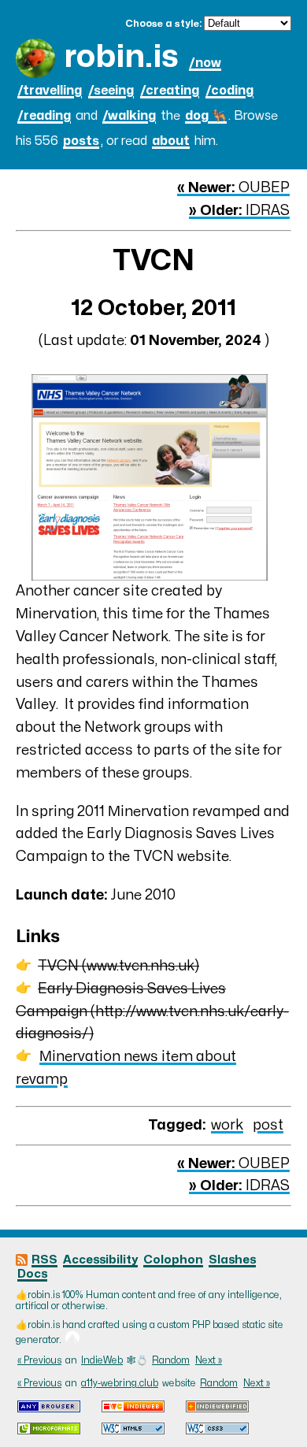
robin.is (121, 57)
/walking (129, 115)
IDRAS (239, 210)
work (227, 1125)
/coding (229, 90)
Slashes (232, 1260)
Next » (208, 1360)
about (171, 141)
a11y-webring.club (119, 1383)
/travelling (49, 90)
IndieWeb (102, 1360)
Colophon (173, 1260)
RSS (44, 1260)
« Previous (39, 1360)
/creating (169, 90)
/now (205, 63)
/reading (44, 115)
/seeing (111, 90)
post (268, 1125)
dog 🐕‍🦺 (206, 115)
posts (81, 141)
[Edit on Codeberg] (72, 1340)
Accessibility (100, 1260)
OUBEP (233, 188)
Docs (32, 1274)
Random (171, 1360)
